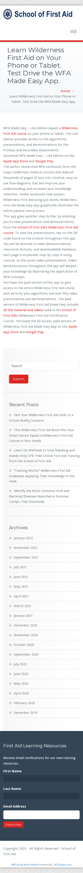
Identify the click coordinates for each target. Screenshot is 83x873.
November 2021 (26, 548)
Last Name (12, 789)
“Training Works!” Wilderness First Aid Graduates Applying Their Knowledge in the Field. (42, 476)
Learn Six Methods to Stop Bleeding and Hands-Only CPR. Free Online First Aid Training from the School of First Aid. (44, 455)
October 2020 (24, 645)
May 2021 (21, 587)
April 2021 (21, 596)
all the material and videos (23, 310)
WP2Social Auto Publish (25, 864)
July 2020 (20, 664)
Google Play (44, 161)
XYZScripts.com (63, 864)
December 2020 (25, 625)
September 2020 (26, 654)
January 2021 (23, 616)
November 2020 (26, 635)
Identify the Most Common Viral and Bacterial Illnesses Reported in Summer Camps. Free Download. (39, 496)
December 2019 (25, 713)
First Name (12, 771)
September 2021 (26, 557)
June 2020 (21, 674)
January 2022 (23, 538)
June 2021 (21, 577)
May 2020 (21, 684)
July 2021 (20, 567)
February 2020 (24, 703)
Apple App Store (15, 161)
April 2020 (21, 693)
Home (65, 91)
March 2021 (22, 606)
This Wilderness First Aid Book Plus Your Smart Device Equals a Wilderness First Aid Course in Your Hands (41, 435)
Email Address (14, 806)
